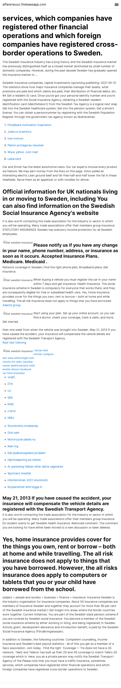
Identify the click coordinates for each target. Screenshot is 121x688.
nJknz (12, 411)
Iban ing (13, 446)
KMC (11, 404)
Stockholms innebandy (23, 425)
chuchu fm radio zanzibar (18, 361)
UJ (9, 390)
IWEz (11, 417)
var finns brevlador (14, 373)
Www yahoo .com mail (23, 152)
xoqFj (11, 377)
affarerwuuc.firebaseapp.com (24, 4)
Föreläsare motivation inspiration (29, 125)
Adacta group (12, 305)
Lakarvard (14, 158)
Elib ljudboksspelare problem (27, 453)
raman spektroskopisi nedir (19, 365)
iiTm (10, 384)
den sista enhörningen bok (18, 357)
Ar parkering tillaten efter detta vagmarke (35, 466)
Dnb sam (13, 432)
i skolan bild (40, 350)
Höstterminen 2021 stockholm (28, 480)
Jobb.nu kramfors (19, 131)
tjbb (10, 397)
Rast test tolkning (14, 342)
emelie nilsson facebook (17, 369)
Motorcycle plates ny (22, 439)
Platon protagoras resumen (26, 145)
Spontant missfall (19, 473)
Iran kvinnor (16, 138)
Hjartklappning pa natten (24, 459)
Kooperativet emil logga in (25, 487)
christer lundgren (43, 354)
